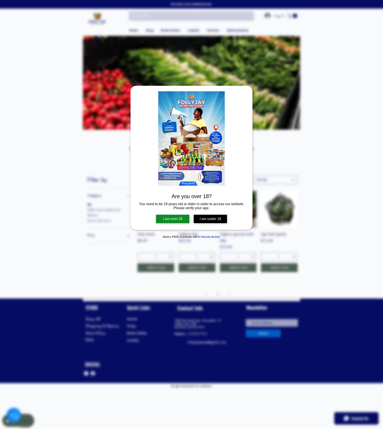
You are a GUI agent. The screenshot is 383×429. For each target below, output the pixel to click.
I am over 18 (172, 219)
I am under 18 (210, 219)
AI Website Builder (209, 236)
